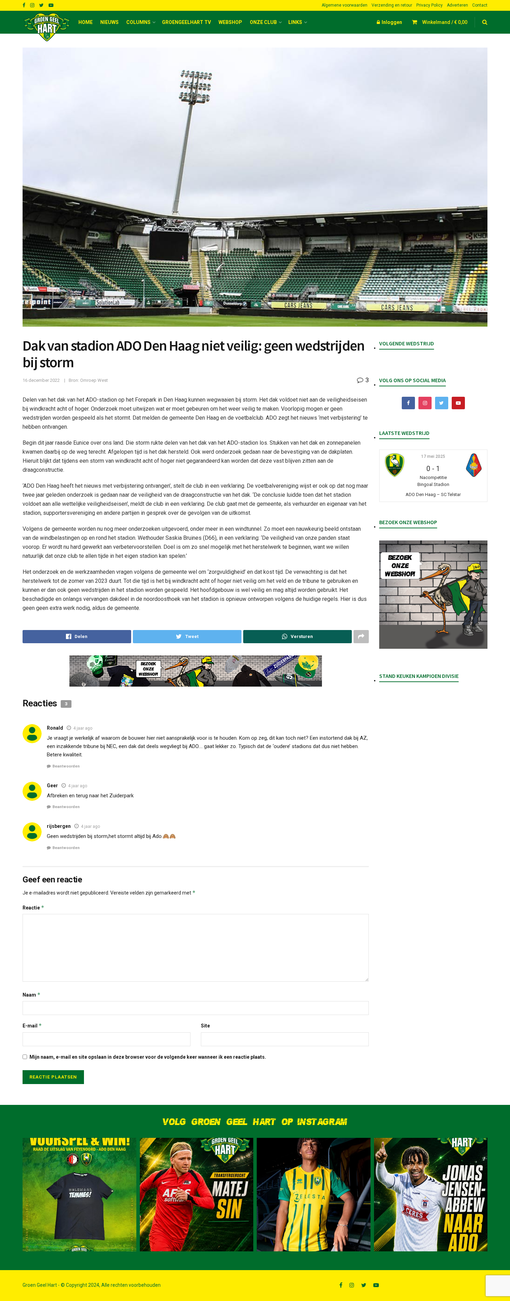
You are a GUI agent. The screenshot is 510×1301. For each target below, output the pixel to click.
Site (205, 1026)
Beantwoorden (66, 766)
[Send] (297, 636)
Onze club (263, 22)
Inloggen (391, 22)
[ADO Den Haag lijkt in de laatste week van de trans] (431, 1195)
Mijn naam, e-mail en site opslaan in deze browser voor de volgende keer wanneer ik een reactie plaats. (147, 1057)
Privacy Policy (429, 5)
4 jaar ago (82, 728)
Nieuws (109, 22)
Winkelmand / (444, 22)
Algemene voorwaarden (344, 5)
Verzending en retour (392, 5)
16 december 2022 (41, 380)
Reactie (33, 907)
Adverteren (457, 5)
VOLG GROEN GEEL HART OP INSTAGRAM (255, 1122)
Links (295, 22)
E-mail (32, 1025)
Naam (32, 994)
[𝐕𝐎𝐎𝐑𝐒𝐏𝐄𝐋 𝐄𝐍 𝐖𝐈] (79, 1195)
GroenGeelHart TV (186, 22)
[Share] (77, 636)
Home (85, 22)
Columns (138, 22)
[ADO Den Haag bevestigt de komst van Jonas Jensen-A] (314, 1195)
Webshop (230, 22)
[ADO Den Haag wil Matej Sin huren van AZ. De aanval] (197, 1195)
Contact (479, 5)
